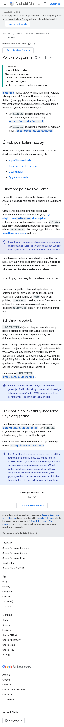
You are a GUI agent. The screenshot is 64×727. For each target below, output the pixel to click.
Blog (4, 581)
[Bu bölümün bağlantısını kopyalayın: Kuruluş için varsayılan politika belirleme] (5, 283)
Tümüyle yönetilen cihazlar (23, 166)
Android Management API (28, 4)
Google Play (8, 650)
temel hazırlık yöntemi (14, 233)
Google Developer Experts (15, 558)
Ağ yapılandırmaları (19, 177)
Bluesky (6, 586)
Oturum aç (55, 3)
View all (6, 655)
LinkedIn (6, 596)
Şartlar (5, 712)
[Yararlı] (29, 43)
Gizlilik (15, 712)
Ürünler (19, 33)
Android (6, 620)
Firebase (6, 630)
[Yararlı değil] (34, 43)
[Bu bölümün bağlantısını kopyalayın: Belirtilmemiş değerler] (37, 321)
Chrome (6, 625)
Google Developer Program (15, 548)
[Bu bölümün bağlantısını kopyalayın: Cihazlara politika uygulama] (51, 189)
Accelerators (8, 563)
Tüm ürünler (8, 699)
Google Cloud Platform (13, 689)
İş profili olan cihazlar (20, 160)
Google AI (7, 694)
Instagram (7, 591)
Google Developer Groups (14, 553)
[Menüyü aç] (5, 3)
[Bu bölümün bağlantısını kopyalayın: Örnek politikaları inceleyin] (50, 143)
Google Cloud (8, 645)
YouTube (6, 606)
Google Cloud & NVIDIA (13, 568)
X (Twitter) (7, 601)
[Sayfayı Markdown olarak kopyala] (46, 57)
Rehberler (11, 37)
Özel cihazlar (16, 171)
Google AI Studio (10, 635)
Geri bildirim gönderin (18, 50)
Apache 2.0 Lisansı (45, 518)
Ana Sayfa (7, 33)
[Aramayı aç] (45, 4)
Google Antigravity (11, 640)
